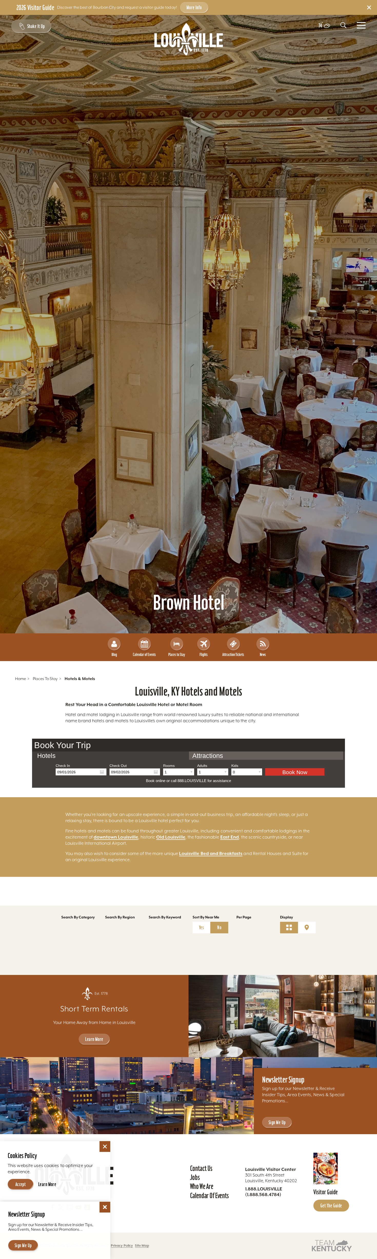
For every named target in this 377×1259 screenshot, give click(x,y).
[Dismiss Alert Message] (369, 7)
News (263, 654)
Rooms (169, 766)
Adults (202, 766)
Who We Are (201, 1186)
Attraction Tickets (233, 654)
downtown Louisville (116, 837)
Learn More (94, 1039)
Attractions (207, 755)
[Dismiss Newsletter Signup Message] (105, 1207)
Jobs (195, 1177)
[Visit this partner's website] (331, 1245)
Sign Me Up (277, 1122)
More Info (194, 7)
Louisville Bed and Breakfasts (210, 853)
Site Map (142, 1245)
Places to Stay (176, 654)
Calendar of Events (144, 654)
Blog (114, 654)
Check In (63, 766)
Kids (234, 766)
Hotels (46, 755)
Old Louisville (170, 837)
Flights (204, 654)
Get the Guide (331, 1205)
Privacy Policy (122, 1245)
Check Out (118, 766)
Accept (20, 1184)
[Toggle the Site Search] (343, 25)
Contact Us (201, 1168)
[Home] (188, 39)
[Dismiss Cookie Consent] (105, 1146)
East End (229, 837)
